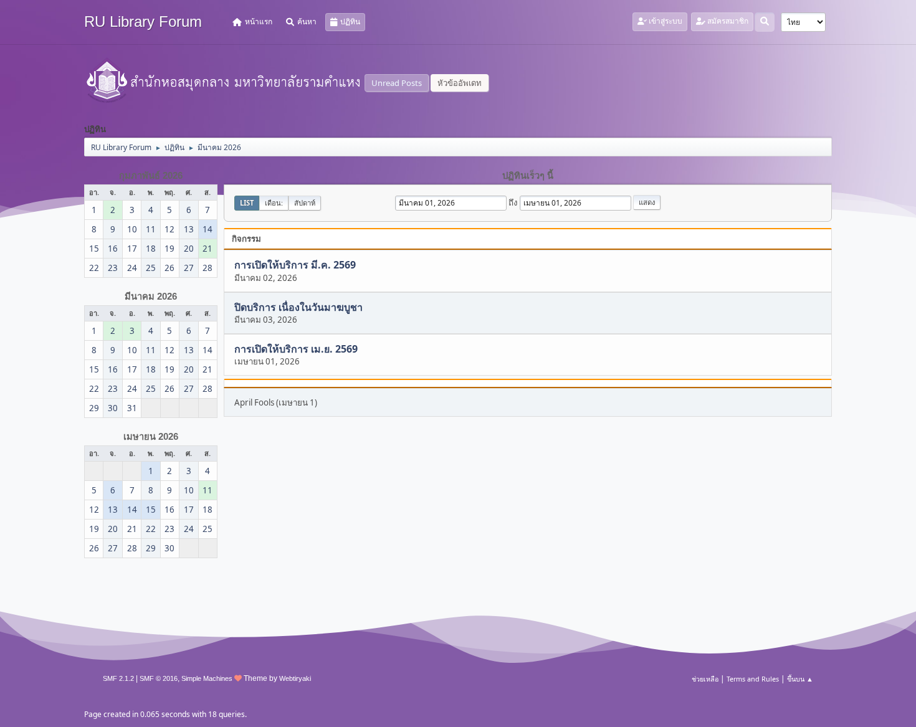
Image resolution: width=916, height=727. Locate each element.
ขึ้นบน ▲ (800, 678)
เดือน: (274, 202)
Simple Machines (206, 678)
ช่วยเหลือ (705, 678)
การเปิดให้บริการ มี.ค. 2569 (295, 265)
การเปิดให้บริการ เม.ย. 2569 (296, 349)
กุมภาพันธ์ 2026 (151, 176)
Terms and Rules (753, 678)
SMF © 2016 (159, 678)
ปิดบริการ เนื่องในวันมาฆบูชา (298, 307)
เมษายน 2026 (150, 437)
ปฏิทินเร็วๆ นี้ (527, 176)
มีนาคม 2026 (151, 297)
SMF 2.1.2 (118, 678)
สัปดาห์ (304, 202)
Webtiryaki (295, 678)
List (247, 202)
